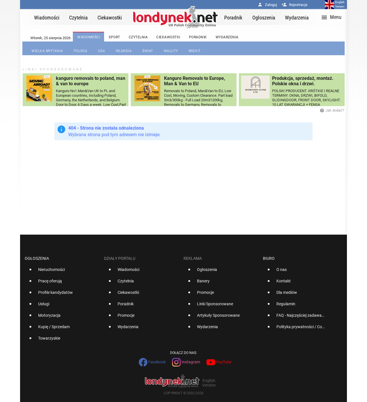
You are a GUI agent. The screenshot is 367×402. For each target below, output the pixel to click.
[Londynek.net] (175, 17)
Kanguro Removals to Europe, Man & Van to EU (194, 81)
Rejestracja (294, 5)
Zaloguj (267, 5)
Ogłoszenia (37, 258)
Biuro (269, 258)
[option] (62, 272)
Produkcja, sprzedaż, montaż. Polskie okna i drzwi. (302, 81)
